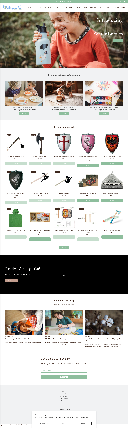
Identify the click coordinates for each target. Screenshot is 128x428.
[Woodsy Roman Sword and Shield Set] (64, 217)
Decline (83, 423)
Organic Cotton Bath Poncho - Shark (112, 193)
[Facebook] (113, 1)
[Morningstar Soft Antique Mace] (16, 143)
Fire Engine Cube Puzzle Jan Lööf (88, 193)
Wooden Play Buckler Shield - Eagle (112, 157)
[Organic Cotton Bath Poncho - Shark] (112, 180)
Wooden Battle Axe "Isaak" (40, 157)
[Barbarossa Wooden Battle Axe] (40, 180)
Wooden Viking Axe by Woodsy (112, 230)
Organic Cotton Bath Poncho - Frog (16, 230)
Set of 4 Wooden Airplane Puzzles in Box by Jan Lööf (40, 231)
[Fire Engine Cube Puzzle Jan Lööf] (88, 180)
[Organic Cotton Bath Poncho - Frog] (16, 217)
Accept (63, 423)
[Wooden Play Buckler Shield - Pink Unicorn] (88, 143)
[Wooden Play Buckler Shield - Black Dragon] (16, 180)
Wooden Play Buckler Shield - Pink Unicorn (88, 158)
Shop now (118, 40)
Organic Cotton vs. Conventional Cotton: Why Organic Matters (102, 340)
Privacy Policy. (48, 419)
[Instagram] (121, 1)
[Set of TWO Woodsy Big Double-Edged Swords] (88, 217)
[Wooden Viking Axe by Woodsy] (112, 217)
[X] (117, 1)
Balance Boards (11, 280)
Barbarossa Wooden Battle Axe (40, 193)
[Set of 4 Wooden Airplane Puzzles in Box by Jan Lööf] (40, 217)
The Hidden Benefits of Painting (55, 339)
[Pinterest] (124, 1)
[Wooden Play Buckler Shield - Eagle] (112, 143)
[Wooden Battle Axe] (40, 143)
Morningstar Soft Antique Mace (16, 157)
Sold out (16, 163)
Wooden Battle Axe (64, 193)
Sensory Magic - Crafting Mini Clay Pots (18, 339)
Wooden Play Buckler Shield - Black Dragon (16, 194)
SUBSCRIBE (64, 377)
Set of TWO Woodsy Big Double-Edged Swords (88, 231)
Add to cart (88, 165)
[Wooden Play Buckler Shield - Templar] (64, 143)
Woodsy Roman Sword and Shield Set (64, 230)
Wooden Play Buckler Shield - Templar (64, 157)
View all (64, 247)
